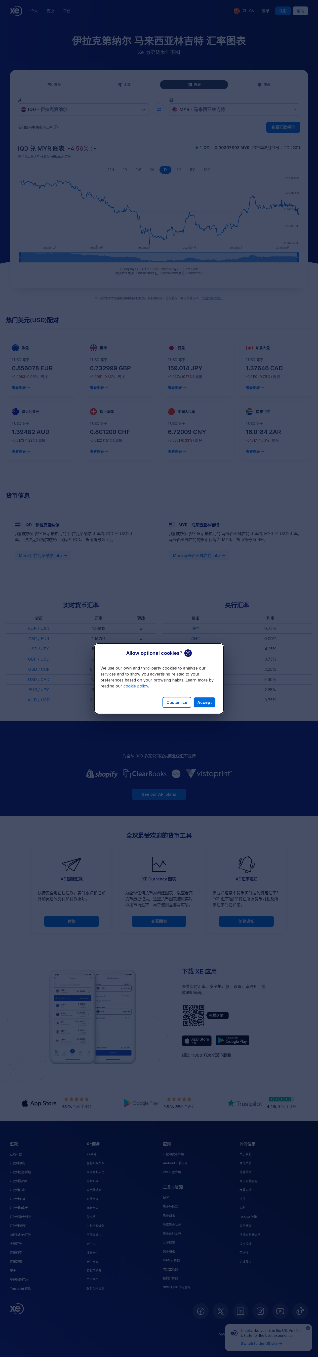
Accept (204, 702)
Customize (176, 702)
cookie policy (135, 685)
